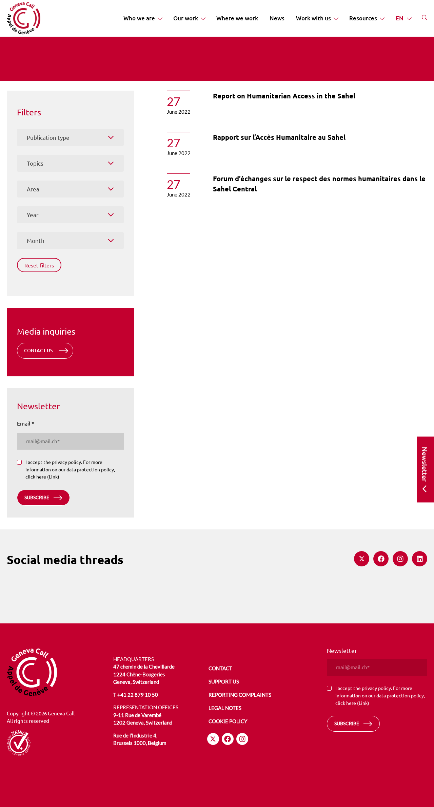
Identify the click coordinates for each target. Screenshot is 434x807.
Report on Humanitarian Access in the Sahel (284, 95)
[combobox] (70, 137)
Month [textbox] (35, 240)
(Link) (53, 476)
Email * (25, 423)
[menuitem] (142, 18)
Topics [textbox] (35, 163)
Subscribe (36, 497)
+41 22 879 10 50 (137, 695)
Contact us (38, 350)
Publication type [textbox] (48, 137)
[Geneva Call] (57, 672)
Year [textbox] (33, 214)
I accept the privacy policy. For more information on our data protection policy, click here (70, 469)
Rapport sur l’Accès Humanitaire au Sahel (279, 137)
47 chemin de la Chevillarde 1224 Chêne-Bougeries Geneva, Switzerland (144, 674)
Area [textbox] (33, 188)
